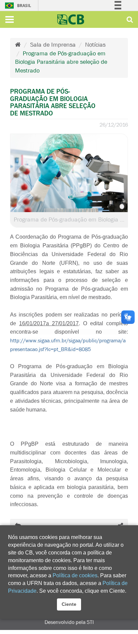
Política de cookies (75, 575)
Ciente (69, 604)
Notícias (95, 45)
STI (90, 622)
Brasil (8, 5)
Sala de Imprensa (53, 45)
